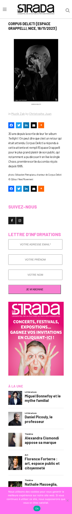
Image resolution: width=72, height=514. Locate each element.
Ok (37, 508)
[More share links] (41, 125)
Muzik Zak (18, 113)
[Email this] (34, 125)
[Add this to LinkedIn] (26, 125)
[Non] (67, 500)
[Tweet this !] (19, 125)
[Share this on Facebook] (11, 125)
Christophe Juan (40, 113)
